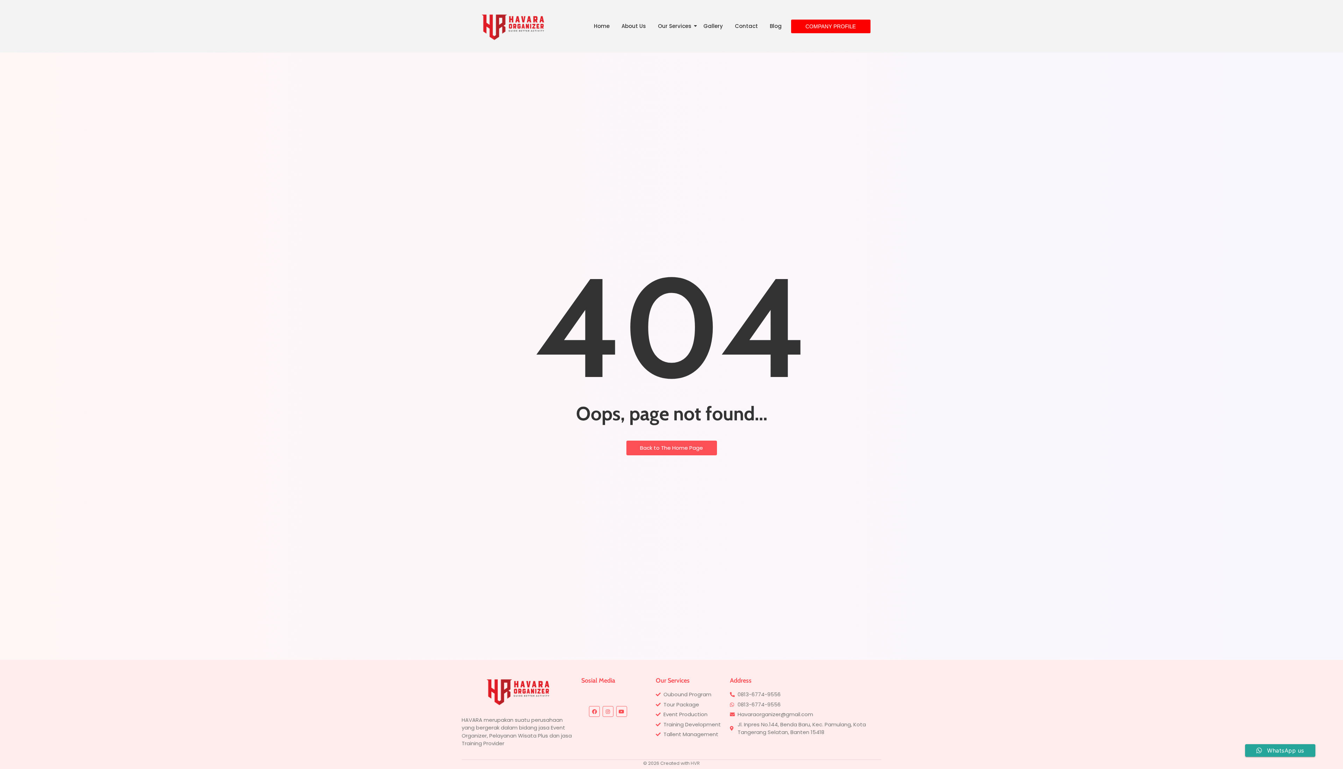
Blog (776, 26)
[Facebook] (594, 711)
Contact (746, 26)
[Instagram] (608, 711)
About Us (633, 26)
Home (602, 26)
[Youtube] (621, 711)
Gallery (713, 26)
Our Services (674, 26)
